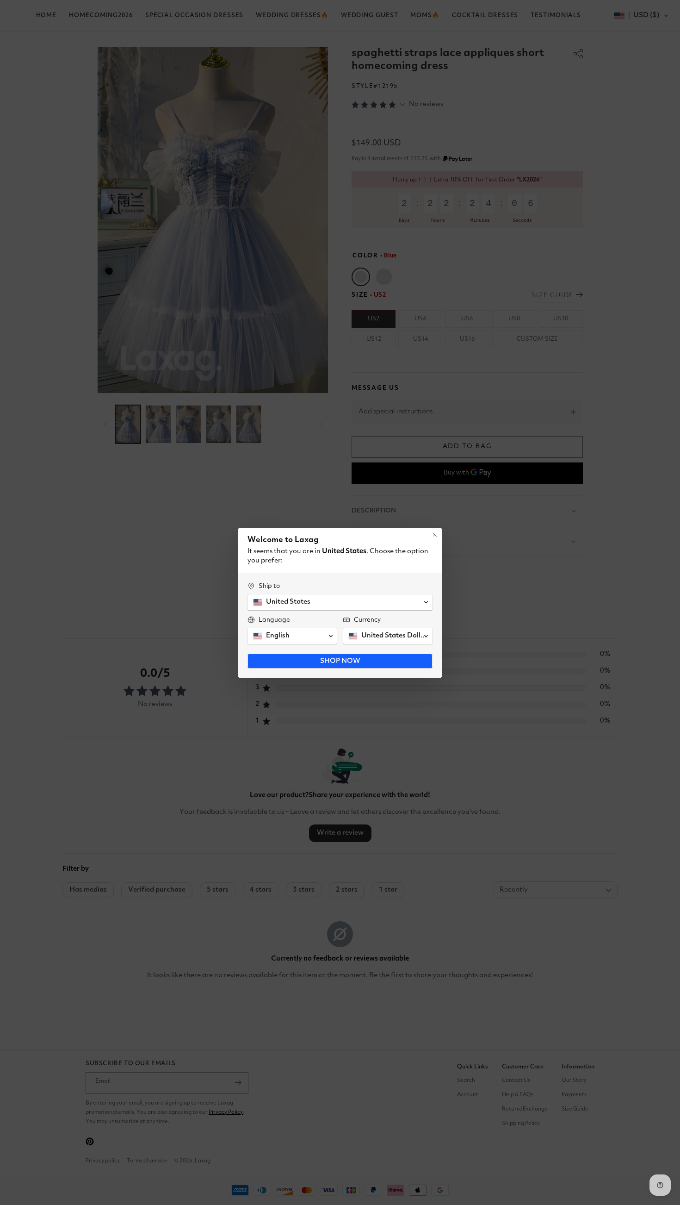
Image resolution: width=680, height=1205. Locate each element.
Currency (367, 620)
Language (274, 620)
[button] (340, 602)
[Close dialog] (435, 535)
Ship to (269, 586)
